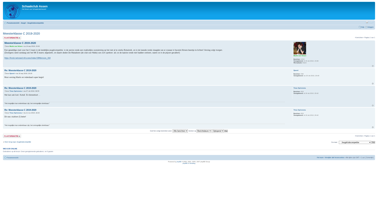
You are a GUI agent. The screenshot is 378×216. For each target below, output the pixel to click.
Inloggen (371, 27)
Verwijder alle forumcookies (334, 157)
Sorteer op (193, 131)
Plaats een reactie (9, 37)
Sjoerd (12, 73)
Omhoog (373, 66)
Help (362, 27)
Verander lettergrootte (371, 22)
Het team (320, 157)
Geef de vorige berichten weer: (161, 131)
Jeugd (23, 23)
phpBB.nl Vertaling (189, 163)
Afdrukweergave (367, 22)
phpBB (179, 161)
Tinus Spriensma (16, 91)
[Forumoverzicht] (13, 10)
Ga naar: (334, 142)
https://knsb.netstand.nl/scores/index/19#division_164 (27, 58)
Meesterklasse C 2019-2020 (21, 33)
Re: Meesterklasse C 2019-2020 (20, 70)
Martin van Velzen (16, 46)
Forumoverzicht (13, 23)
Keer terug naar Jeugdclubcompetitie (18, 142)
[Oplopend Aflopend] (220, 131)
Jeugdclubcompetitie (35, 23)
